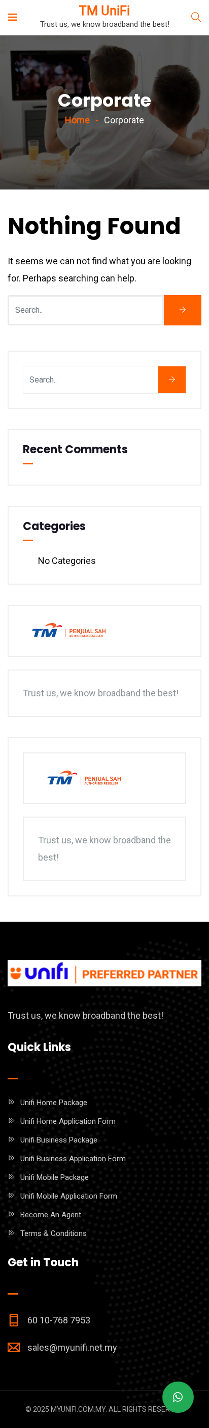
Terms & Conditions (53, 1233)
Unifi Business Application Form (73, 1158)
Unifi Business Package (58, 1140)
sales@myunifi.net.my (72, 1347)
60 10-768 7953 (58, 1320)
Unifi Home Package (53, 1102)
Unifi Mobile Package (54, 1177)
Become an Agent (50, 1214)
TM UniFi (104, 11)
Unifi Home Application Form (68, 1121)
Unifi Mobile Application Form (68, 1196)
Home (77, 120)
